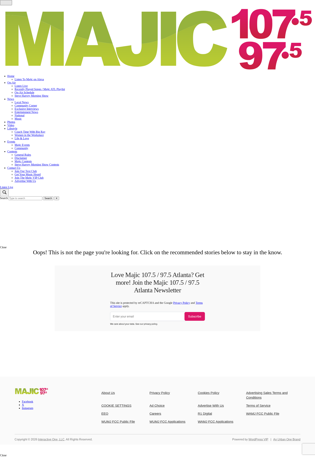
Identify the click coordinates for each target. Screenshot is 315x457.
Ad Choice (157, 405)
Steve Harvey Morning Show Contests (37, 164)
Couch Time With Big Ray (30, 131)
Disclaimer (21, 158)
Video (10, 125)
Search (4, 198)
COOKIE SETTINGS (116, 405)
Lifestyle (12, 128)
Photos (11, 121)
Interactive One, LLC (51, 439)
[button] (157, 247)
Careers (155, 413)
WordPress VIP (258, 439)
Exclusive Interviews (27, 108)
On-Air (11, 82)
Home (10, 76)
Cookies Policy (208, 393)
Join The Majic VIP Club (29, 177)
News (10, 99)
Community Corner (26, 105)
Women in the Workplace (29, 135)
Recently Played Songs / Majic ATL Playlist (40, 89)
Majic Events (22, 144)
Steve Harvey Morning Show (31, 95)
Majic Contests (23, 161)
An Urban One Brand (286, 439)
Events (11, 141)
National (19, 115)
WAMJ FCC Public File (262, 413)
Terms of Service (258, 405)
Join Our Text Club (26, 171)
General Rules (23, 154)
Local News (22, 102)
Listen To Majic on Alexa (29, 79)
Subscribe (194, 316)
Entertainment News (26, 112)
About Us (108, 393)
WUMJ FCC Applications (167, 421)
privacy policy (150, 323)
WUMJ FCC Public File (118, 421)
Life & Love (22, 138)
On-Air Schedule (24, 92)
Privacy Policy (181, 302)
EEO (104, 413)
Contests (12, 151)
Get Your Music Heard (28, 174)
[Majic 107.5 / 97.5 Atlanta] (31, 393)
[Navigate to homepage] (157, 38)
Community (21, 148)
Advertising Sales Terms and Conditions (267, 395)
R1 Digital (205, 413)
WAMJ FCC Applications (215, 421)
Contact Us (13, 167)
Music (18, 118)
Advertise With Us (25, 181)
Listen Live (21, 85)
